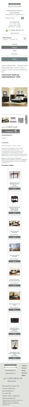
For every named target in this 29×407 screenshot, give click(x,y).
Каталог (14, 47)
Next (25, 119)
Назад (4, 96)
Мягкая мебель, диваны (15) (10, 386)
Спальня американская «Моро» (14, 304)
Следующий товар (22, 65)
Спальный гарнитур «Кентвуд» (14, 256)
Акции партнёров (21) (8, 398)
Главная (14, 44)
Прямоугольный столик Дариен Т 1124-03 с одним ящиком (14, 208)
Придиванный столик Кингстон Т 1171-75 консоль (14, 184)
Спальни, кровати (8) (8, 388)
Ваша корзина (7, 37)
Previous (4, 119)
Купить (14, 188)
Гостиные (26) (6, 393)
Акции (14, 50)
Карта (23, 375)
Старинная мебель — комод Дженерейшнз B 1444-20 (14, 329)
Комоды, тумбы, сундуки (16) (10, 395)
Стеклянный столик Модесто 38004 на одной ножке (14, 353)
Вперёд (25, 96)
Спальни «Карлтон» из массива (14, 232)
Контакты (14, 54)
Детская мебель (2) (8, 391)
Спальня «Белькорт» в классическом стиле (14, 280)
